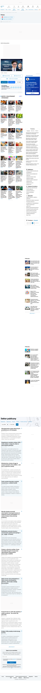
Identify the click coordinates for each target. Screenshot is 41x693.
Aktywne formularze (32, 186)
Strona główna (3, 12)
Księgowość (2, 9)
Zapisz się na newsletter (13, 78)
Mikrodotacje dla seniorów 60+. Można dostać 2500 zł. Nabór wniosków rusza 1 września (31, 139)
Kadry (7, 9)
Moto (27, 9)
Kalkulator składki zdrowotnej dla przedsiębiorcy (32, 172)
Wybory (27, 193)
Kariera (36, 676)
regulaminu (14, 659)
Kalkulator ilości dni (29, 182)
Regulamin (31, 676)
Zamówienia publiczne (30, 190)
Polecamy (27, 346)
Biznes (10, 9)
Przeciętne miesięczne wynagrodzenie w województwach (32, 202)
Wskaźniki (30, 195)
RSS (11, 677)
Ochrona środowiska (30, 192)
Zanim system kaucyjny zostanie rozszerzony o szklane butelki (32, 142)
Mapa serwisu (26, 677)
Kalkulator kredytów (29, 178)
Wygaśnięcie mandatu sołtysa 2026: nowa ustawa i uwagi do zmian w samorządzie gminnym (32, 136)
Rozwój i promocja (24, 421)
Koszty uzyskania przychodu (31, 210)
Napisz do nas (18, 75)
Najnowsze (32, 130)
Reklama (20, 677)
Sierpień (36, 220)
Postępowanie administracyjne (31, 187)
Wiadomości (3, 421)
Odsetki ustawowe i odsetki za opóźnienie (31, 198)
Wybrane (36, 130)
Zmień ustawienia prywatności (21, 676)
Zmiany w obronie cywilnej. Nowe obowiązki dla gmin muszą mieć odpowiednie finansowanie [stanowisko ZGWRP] (32, 150)
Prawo (18, 9)
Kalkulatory (30, 169)
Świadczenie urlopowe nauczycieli (32, 200)
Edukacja (36, 9)
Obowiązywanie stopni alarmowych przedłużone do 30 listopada (32, 133)
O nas (3, 676)
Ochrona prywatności (10, 676)
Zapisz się (32, 93)
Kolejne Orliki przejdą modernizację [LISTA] (32, 159)
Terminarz (30, 220)
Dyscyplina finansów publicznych (32, 209)
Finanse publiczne (29, 189)
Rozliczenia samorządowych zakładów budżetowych (31, 213)
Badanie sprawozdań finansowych (32, 207)
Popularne (28, 130)
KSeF (39, 9)
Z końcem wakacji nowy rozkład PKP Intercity (31, 161)
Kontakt (15, 677)
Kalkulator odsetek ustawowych (32, 179)
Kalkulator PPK (29, 181)
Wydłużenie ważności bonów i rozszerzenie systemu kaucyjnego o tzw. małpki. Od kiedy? (32, 147)
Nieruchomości (31, 9)
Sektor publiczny (14, 9)
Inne (13, 12)
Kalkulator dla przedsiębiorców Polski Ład (31, 174)
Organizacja (8, 421)
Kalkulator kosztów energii (31, 176)
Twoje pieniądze (22, 9)
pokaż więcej (11, 646)
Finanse (13, 421)
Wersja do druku (7, 75)
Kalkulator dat (28, 184)
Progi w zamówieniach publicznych (30, 205)
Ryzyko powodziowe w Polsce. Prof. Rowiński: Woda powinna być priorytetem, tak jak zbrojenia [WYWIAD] (32, 164)
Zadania (17, 421)
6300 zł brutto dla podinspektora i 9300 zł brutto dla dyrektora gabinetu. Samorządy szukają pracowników (32, 153)
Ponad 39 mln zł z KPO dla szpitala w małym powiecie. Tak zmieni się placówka (32, 156)
